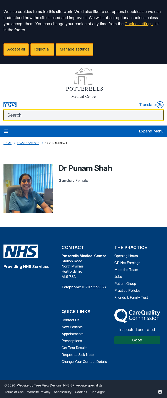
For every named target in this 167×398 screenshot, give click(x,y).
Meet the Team (126, 270)
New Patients (72, 327)
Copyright (97, 392)
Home (7, 143)
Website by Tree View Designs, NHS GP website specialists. (60, 385)
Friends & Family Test (131, 297)
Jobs (118, 276)
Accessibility (63, 392)
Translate (147, 104)
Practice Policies (127, 290)
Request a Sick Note (78, 354)
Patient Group (125, 283)
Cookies (81, 392)
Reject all (42, 49)
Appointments (73, 334)
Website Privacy (38, 392)
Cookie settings (139, 23)
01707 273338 (94, 287)
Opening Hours (126, 256)
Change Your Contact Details (84, 361)
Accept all (16, 49)
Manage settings (75, 49)
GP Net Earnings (127, 263)
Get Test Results (74, 348)
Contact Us (70, 320)
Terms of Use (14, 392)
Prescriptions (72, 341)
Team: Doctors (28, 143)
